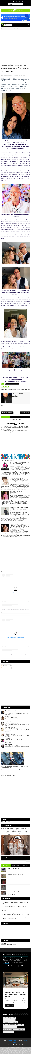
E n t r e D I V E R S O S (16, 491)
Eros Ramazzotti (9, 744)
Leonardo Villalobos (10, 1022)
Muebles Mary (8, 722)
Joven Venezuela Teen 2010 (15, 868)
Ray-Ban (7, 716)
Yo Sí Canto (10, 885)
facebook (25, 416)
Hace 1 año (25, 865)
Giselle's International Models (15, 880)
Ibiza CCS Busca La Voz (11, 710)
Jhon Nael (12, 477)
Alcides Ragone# (9, 383)
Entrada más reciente (7, 412)
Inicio (3, 949)
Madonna (7, 1017)
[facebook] (8, 1)
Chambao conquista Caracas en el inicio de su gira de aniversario (15, 909)
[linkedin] (15, 965)
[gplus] (11, 965)
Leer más (9, 1005)
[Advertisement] (15, 46)
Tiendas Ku (8, 738)
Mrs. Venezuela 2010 (10, 727)
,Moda (23, 75)
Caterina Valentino (10, 1027)
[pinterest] (14, 1)
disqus (15, 416)
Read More (6, 963)
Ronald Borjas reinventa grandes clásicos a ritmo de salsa (15, 903)
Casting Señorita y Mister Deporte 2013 (20, 524)
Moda (15, 64)
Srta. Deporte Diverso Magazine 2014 (19, 462)
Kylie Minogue (20, 1029)
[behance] (19, 1)
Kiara (13, 1017)
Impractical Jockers (10, 733)
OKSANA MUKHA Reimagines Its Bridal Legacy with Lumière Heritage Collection (15, 917)
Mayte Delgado (8, 1031)
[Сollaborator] (15, 17)
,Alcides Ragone (18, 75)
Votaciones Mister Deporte (15, 874)
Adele (21, 1024)
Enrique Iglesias (9, 1029)
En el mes (15, 865)
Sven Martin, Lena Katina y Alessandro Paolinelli (19, 508)
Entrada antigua (25, 412)
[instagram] (22, 1)
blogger (5, 416)
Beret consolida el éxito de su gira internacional (14, 906)
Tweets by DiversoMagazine (8, 775)
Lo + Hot (6, 865)
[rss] (17, 1)
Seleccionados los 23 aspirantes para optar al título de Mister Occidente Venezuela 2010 (18, 893)
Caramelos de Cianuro (11, 1024)
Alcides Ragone (9, 64)
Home (2, 64)
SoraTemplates (12, 1040)
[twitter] (11, 1)
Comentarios (5, 668)
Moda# (16, 383)
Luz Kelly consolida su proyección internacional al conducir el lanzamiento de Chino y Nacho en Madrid (15, 913)
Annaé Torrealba (9, 1019)
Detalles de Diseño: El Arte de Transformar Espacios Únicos (15, 994)
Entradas (4, 665)
